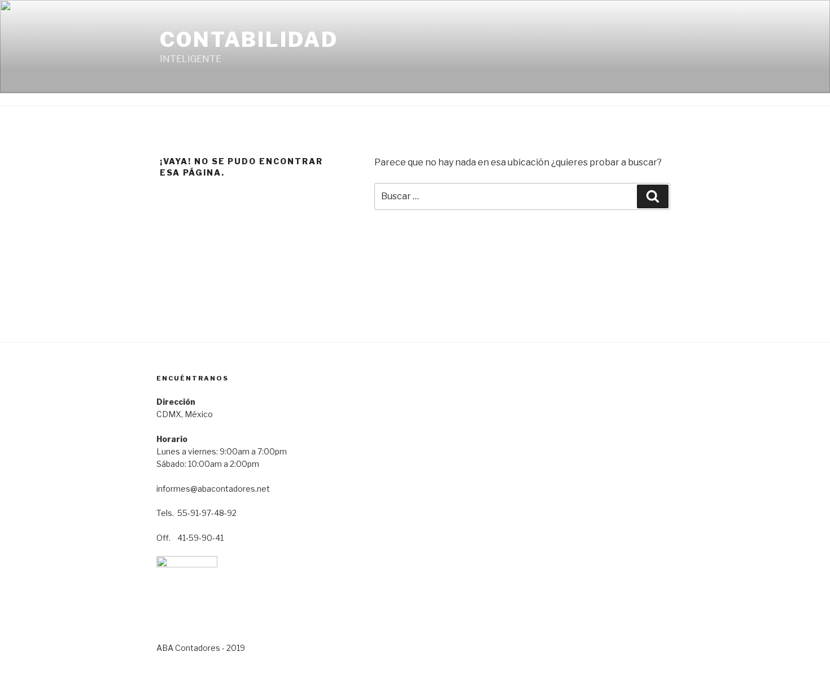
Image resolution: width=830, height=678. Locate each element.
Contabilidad (249, 39)
